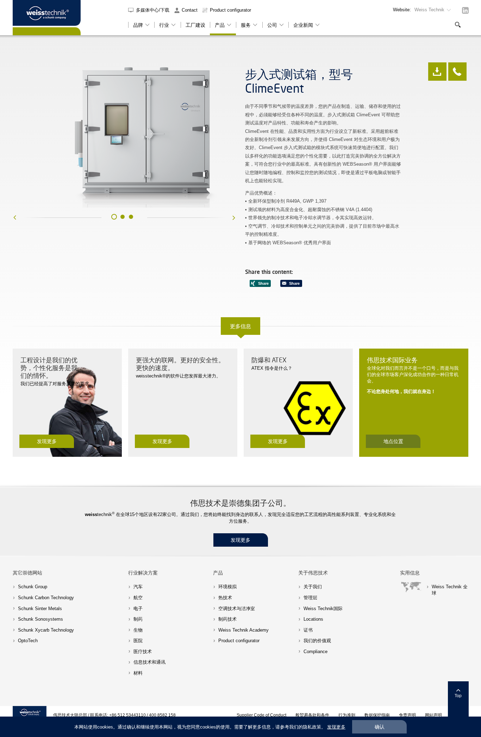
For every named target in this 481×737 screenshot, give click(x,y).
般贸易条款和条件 (312, 715)
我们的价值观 (317, 640)
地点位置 (393, 441)
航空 (138, 597)
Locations (313, 619)
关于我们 (313, 586)
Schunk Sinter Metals (40, 608)
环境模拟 (227, 586)
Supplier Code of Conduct (261, 715)
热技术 (225, 597)
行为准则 (346, 715)
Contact (190, 10)
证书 (308, 630)
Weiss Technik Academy (243, 630)
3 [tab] (131, 217)
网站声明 (433, 715)
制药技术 (227, 619)
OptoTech (28, 640)
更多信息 (240, 326)
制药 (138, 619)
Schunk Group (32, 586)
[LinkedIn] (465, 10)
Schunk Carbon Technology (46, 597)
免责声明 (407, 715)
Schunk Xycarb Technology (46, 630)
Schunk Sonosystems (40, 619)
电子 (138, 608)
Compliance (315, 651)
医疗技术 (142, 651)
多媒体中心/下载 (153, 10)
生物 (138, 630)
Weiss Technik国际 (323, 608)
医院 (138, 640)
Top (458, 695)
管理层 (310, 597)
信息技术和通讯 (149, 662)
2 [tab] (122, 217)
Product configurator (230, 10)
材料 (138, 673)
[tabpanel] (124, 135)
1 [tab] (114, 217)
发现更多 (47, 441)
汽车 (138, 586)
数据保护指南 (377, 715)
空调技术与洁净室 (236, 608)
